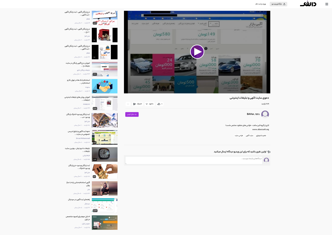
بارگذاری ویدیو (277, 4)
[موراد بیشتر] (128, 104)
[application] (197, 52)
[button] (197, 51)
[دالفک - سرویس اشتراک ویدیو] (310, 4)
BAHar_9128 (253, 114)
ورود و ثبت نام (261, 4)
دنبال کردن (131, 114)
